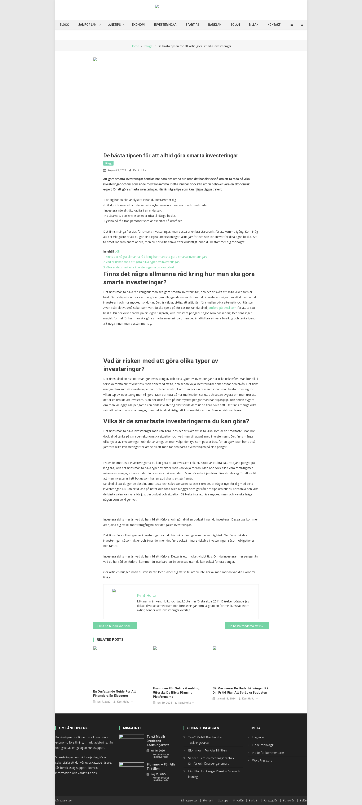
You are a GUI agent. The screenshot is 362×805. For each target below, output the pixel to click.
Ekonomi (138, 24)
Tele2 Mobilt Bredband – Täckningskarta (158, 741)
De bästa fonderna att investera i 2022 (248, 626)
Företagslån (271, 800)
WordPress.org (262, 760)
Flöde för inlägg (262, 745)
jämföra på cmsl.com (222, 308)
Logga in (258, 737)
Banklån (214, 24)
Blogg (64, 24)
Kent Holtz (139, 170)
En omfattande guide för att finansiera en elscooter (114, 694)
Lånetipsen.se (189, 800)
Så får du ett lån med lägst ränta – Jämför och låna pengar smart (211, 760)
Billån (254, 24)
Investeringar (165, 24)
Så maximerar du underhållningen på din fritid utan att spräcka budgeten (240, 690)
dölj (117, 251)
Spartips (192, 24)
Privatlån (238, 800)
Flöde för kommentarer (268, 753)
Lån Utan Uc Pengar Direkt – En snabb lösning (214, 774)
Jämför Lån (87, 24)
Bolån (235, 24)
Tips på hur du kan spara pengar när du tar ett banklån (117, 626)
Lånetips (114, 24)
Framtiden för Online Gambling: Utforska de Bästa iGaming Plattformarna (176, 692)
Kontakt (274, 24)
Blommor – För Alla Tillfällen (161, 767)
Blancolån (289, 800)
